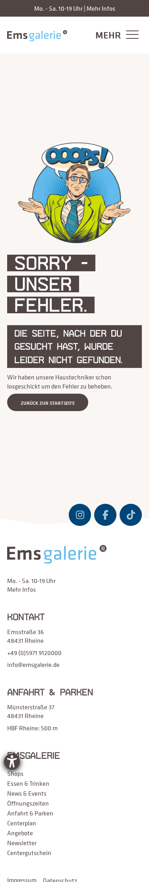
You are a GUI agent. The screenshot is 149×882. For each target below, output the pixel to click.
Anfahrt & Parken (30, 813)
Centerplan (21, 823)
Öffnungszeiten (28, 803)
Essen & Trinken (28, 783)
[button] (115, 35)
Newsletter (22, 842)
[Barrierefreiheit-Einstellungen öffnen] (12, 762)
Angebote (20, 833)
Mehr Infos (101, 8)
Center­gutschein (29, 852)
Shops (15, 773)
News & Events (26, 793)
